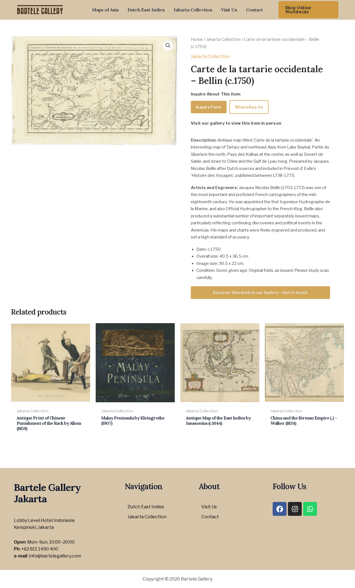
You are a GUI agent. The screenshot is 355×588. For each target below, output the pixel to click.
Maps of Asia (105, 9)
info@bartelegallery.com (55, 556)
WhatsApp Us (249, 107)
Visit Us (229, 9)
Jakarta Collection (193, 9)
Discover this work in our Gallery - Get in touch (260, 292)
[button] (308, 9)
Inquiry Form (209, 107)
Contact (254, 9)
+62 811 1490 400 (39, 549)
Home (197, 39)
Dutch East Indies (146, 9)
